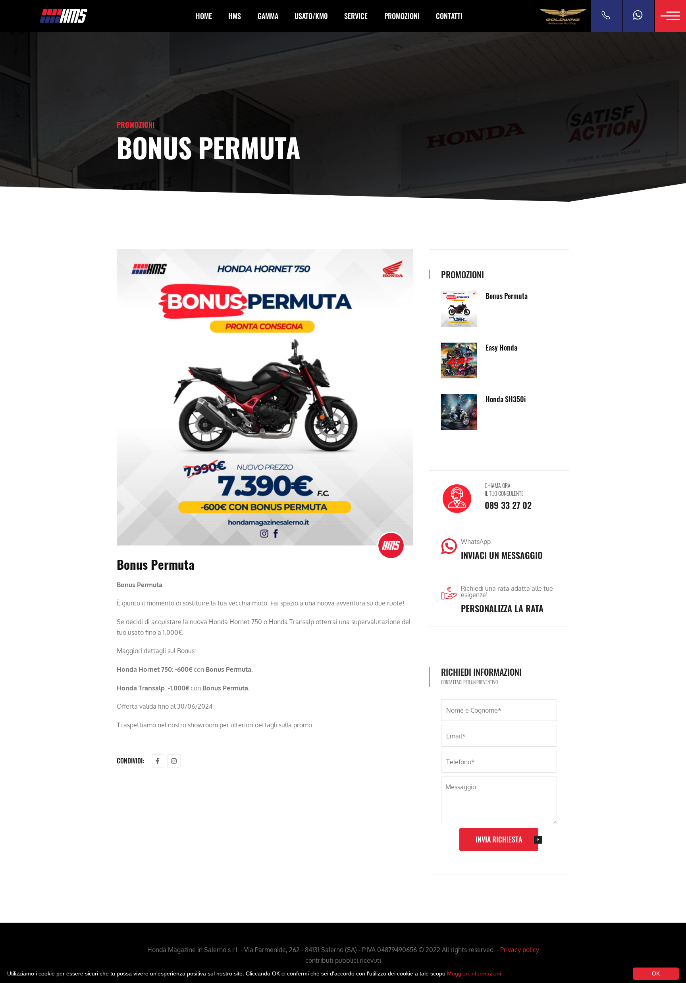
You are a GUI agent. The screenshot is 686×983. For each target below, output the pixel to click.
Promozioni (402, 16)
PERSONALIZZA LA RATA (502, 608)
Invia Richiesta (499, 839)
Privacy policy (519, 950)
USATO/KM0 (311, 16)
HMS (234, 16)
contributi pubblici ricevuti (343, 960)
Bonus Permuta (507, 296)
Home (204, 16)
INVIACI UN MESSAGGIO (502, 555)
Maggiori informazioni (474, 973)
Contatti (449, 16)
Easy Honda (501, 348)
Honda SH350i (506, 399)
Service (356, 16)
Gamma (268, 16)
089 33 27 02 (508, 505)
